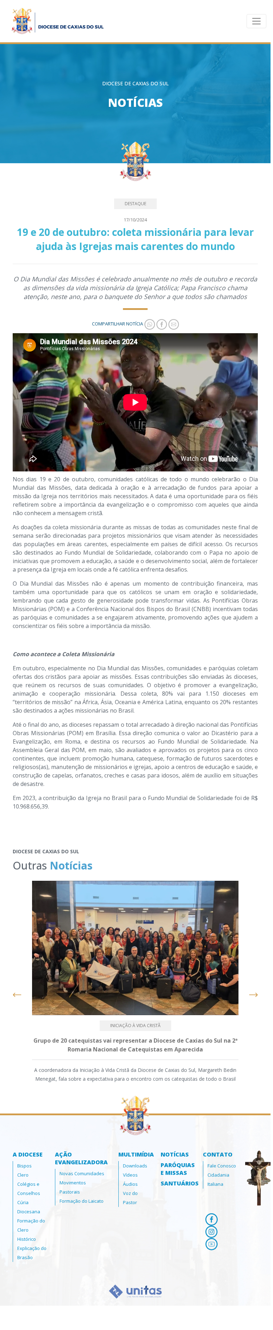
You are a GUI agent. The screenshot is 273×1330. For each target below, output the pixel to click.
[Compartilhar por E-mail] (173, 324)
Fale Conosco (221, 1166)
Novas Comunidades (82, 1173)
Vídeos (130, 1175)
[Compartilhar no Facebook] (161, 324)
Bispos (24, 1166)
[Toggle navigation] (256, 21)
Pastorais (70, 1192)
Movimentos (73, 1182)
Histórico (26, 1239)
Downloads (135, 1166)
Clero (23, 1175)
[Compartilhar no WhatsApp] (149, 324)
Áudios (130, 1184)
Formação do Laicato (82, 1201)
